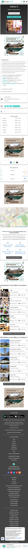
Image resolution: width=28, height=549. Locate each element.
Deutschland (14, 477)
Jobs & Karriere (14, 449)
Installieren (25, 546)
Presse (14, 452)
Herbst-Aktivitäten (14, 503)
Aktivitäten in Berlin (14, 510)
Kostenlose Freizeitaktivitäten (14, 487)
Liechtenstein (14, 483)
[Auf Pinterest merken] (20, 21)
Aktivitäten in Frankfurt (14, 518)
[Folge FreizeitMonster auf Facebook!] (8, 472)
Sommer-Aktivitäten (14, 501)
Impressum (14, 445)
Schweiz (14, 481)
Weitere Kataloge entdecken (14, 257)
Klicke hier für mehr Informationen (14, 432)
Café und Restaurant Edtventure (9, 83)
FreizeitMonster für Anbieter (14, 456)
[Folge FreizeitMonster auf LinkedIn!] (14, 472)
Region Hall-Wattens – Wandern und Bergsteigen (20, 245)
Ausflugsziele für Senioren (14, 493)
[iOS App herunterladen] (19, 417)
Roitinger (4, 78)
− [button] (2, 211)
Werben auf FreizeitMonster (14, 458)
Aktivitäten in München (14, 514)
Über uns (14, 443)
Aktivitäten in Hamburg (14, 512)
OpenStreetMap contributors (22, 226)
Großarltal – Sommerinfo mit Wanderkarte (8, 245)
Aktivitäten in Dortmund (14, 525)
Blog (14, 439)
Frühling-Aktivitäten (14, 500)
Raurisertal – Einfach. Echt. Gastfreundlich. (7, 252)
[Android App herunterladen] (9, 417)
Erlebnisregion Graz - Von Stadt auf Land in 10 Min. (20, 252)
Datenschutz (14, 447)
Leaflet (16, 226)
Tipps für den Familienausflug (14, 495)
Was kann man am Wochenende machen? (14, 486)
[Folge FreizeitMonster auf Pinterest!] (17, 472)
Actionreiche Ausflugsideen (14, 491)
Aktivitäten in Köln (14, 516)
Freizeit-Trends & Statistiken (14, 453)
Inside (4, 77)
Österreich (14, 479)
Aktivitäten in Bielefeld (14, 542)
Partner (14, 441)
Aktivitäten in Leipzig (14, 523)
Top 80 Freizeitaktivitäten (14, 497)
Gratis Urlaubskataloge (14, 437)
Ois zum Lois (5, 80)
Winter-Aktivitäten (14, 505)
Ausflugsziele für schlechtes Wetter (14, 489)
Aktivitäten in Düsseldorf (14, 521)
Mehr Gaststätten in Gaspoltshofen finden (14, 333)
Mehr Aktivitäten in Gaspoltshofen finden (14, 384)
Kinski (4, 82)
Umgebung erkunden (14, 17)
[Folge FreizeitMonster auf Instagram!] (11, 472)
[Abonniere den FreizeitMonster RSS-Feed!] (20, 472)
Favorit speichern (15, 13)
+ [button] (2, 209)
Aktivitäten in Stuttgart (14, 519)
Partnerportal (14, 460)
